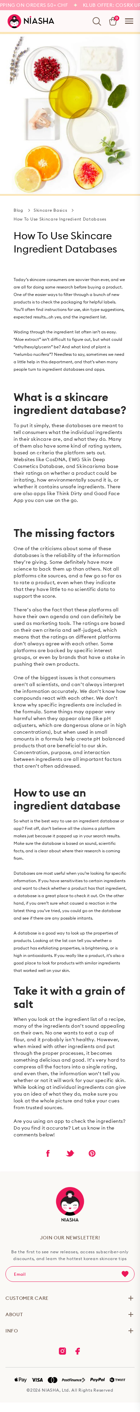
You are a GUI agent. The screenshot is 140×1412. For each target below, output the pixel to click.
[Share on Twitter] (70, 1153)
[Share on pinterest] (92, 1153)
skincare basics (50, 210)
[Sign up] (125, 1274)
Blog (18, 210)
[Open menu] (129, 21)
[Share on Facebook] (48, 1153)
